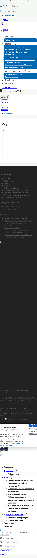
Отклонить (32, 429)
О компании (9, 179)
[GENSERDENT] (4, 32)
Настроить (32, 431)
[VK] (4, 21)
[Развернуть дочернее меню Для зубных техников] (29, 71)
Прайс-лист (10, 80)
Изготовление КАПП (12, 228)
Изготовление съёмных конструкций (18, 221)
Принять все (33, 425)
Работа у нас (10, 40)
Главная (9, 467)
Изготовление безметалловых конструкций (16, 53)
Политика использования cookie (16, 193)
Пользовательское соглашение (16, 190)
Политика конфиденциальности (16, 195)
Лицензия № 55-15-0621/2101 (15, 197)
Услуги (7, 477)
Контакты (9, 83)
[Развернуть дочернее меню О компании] (20, 37)
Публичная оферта (11, 188)
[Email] (7, 21)
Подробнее (33, 434)
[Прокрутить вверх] (2, 449)
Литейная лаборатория (13, 207)
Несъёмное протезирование (15, 218)
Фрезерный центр (11, 77)
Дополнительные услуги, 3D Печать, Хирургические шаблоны (18, 66)
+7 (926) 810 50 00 (9, 88)
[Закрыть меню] (0, 453)
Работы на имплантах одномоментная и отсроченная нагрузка (20, 61)
